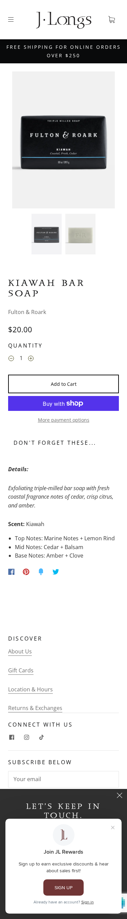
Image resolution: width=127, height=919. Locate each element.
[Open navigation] (15, 19)
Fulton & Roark (27, 312)
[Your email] (63, 779)
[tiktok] (41, 737)
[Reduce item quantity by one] (11, 359)
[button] (22, 141)
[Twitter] (55, 571)
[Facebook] (11, 571)
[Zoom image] (63, 141)
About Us (20, 651)
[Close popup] (119, 796)
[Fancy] (41, 571)
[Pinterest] (26, 571)
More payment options (63, 420)
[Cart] (111, 19)
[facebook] (11, 737)
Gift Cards (21, 670)
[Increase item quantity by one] (30, 359)
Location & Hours (30, 689)
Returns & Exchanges (35, 708)
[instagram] (26, 737)
